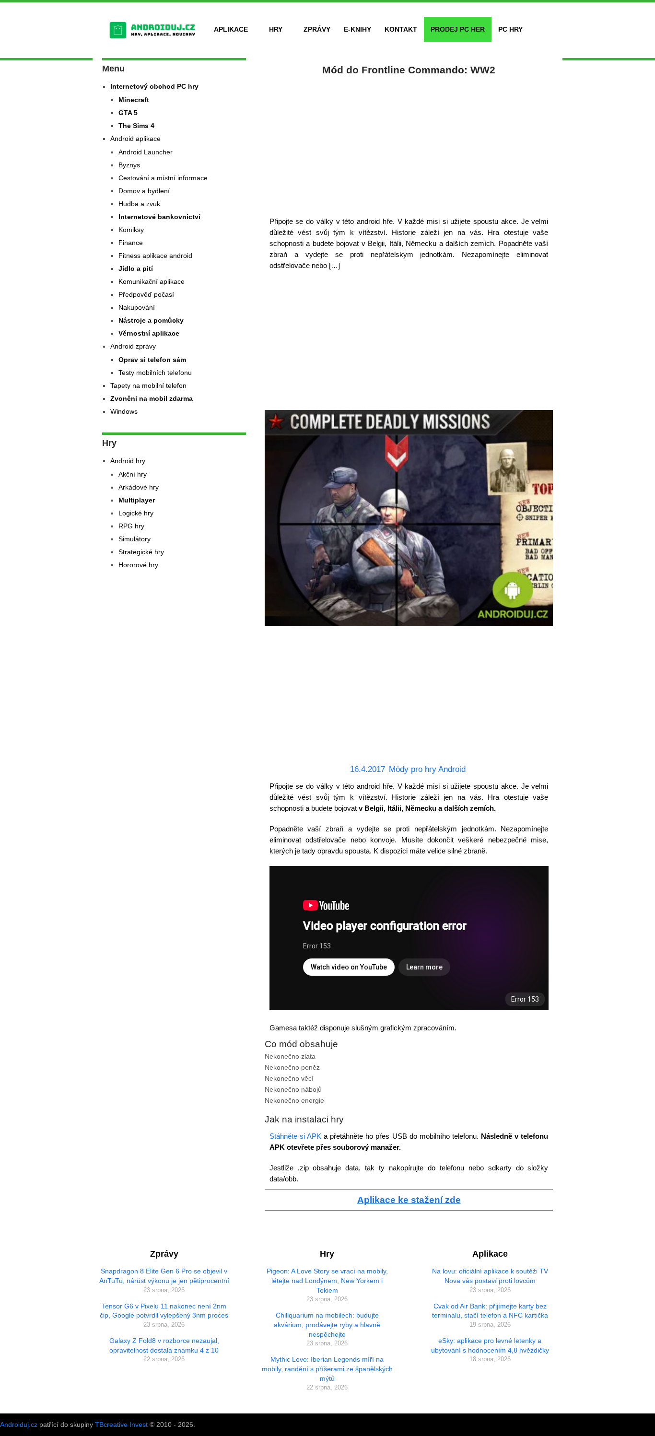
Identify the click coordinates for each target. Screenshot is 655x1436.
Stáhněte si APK (296, 1136)
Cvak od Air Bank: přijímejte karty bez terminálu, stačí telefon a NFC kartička (490, 1310)
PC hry (510, 29)
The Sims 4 (136, 125)
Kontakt (401, 29)
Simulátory (134, 539)
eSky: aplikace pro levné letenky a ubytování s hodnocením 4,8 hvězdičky (490, 1345)
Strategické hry (141, 552)
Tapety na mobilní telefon (148, 385)
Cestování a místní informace (163, 178)
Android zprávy (133, 346)
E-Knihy (357, 29)
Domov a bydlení (144, 191)
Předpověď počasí (146, 294)
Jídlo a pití (135, 268)
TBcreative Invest (121, 1424)
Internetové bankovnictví (159, 217)
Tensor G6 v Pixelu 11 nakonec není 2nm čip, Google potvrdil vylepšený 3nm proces (164, 1310)
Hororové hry (138, 565)
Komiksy (131, 229)
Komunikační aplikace (151, 281)
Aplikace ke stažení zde (409, 1200)
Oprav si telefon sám (152, 359)
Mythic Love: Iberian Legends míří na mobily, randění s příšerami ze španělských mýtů (327, 1368)
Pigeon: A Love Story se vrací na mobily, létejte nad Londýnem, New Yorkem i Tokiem (327, 1280)
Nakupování (136, 307)
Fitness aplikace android (155, 255)
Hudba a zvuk (139, 204)
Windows (124, 411)
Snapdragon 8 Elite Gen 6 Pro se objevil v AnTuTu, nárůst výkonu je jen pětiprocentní (164, 1275)
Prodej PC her (458, 29)
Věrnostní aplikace (148, 333)
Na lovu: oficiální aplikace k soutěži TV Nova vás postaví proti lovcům (490, 1275)
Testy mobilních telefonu (155, 372)
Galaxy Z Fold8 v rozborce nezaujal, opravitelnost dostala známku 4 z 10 (164, 1345)
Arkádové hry (138, 487)
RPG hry (131, 526)
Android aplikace (135, 138)
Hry (275, 29)
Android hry (127, 461)
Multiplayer (136, 500)
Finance (130, 242)
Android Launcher (145, 152)
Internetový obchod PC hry (154, 86)
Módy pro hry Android (427, 769)
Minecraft (133, 100)
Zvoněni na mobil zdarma (151, 398)
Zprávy (317, 29)
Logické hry (135, 513)
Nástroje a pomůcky (151, 320)
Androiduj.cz (18, 1424)
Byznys (129, 165)
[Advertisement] (409, 144)
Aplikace (231, 29)
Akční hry (132, 474)
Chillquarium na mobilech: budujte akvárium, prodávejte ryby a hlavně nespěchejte (327, 1324)
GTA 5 (128, 113)
